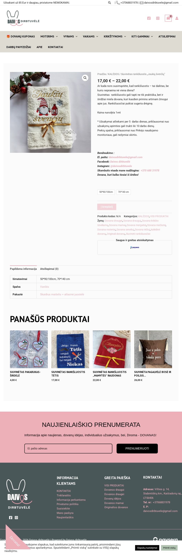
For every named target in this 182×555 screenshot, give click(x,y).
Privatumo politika (67, 504)
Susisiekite (63, 508)
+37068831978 (129, 2)
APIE (39, 47)
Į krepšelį (107, 206)
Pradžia (101, 74)
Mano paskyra (65, 513)
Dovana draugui (132, 220)
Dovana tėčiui (142, 229)
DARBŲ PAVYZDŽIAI (18, 47)
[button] (109, 3)
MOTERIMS (47, 36)
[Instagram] (157, 18)
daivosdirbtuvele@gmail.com (161, 2)
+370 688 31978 (150, 170)
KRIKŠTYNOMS (113, 36)
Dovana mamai (117, 225)
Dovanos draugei (114, 494)
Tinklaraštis (64, 495)
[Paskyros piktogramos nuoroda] (176, 18)
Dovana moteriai (106, 229)
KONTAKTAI (55, 47)
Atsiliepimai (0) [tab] (49, 268)
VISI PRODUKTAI (159, 216)
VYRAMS (68, 36)
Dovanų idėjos (112, 498)
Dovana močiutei (156, 225)
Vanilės (44, 286)
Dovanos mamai (114, 503)
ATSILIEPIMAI (167, 36)
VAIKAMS (89, 36)
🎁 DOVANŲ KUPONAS (20, 36)
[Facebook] (149, 18)
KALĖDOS (113, 74)
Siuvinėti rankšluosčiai (138, 233)
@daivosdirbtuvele (121, 166)
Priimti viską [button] (169, 547)
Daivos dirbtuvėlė (120, 161)
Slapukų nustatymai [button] (147, 547)
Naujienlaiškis (65, 517)
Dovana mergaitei (136, 225)
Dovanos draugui (114, 489)
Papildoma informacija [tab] (23, 268)
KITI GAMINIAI (140, 36)
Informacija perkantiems (71, 499)
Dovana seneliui (125, 229)
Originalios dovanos (116, 507)
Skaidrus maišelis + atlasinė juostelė (62, 294)
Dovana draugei (113, 220)
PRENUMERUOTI (137, 448)
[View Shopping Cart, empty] (168, 18)
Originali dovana (116, 233)
